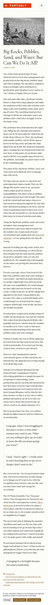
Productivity (10, 574)
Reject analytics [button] (19, 600)
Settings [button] (7, 600)
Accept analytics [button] (34, 600)
